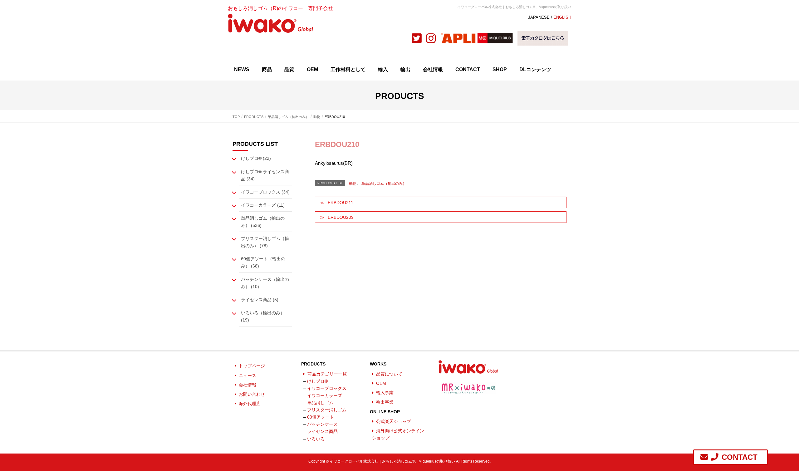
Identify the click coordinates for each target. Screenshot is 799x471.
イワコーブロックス (326, 388)
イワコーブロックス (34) (265, 191)
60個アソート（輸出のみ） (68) (263, 262)
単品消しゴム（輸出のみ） (383, 183)
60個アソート (320, 417)
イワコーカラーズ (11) (263, 205)
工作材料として (348, 69)
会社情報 (433, 69)
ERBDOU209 (341, 217)
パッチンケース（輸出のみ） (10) (265, 283)
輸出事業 (385, 402)
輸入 (383, 69)
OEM (312, 69)
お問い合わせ (252, 394)
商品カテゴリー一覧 (327, 373)
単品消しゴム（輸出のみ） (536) (263, 222)
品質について (389, 373)
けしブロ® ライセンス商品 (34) (265, 175)
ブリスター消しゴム (326, 409)
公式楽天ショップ (393, 421)
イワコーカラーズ (324, 395)
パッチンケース (322, 424)
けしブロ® (317, 381)
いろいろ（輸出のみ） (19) (263, 316)
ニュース (247, 375)
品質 (289, 69)
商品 (267, 69)
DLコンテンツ (535, 69)
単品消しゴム (320, 402)
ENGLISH (562, 17)
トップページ (252, 365)
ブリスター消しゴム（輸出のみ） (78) (265, 242)
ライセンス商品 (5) (259, 299)
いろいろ (316, 438)
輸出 (405, 69)
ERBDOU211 (340, 202)
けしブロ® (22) (256, 158)
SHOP (500, 69)
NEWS (241, 69)
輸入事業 (385, 392)
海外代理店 (250, 403)
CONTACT (467, 69)
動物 (352, 183)
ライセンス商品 (322, 431)
